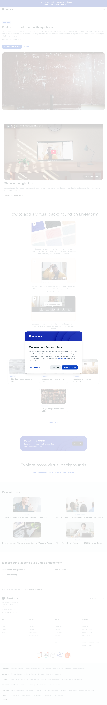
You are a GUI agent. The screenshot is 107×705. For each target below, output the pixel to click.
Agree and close (70, 367)
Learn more (33, 367)
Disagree (55, 367)
